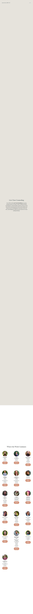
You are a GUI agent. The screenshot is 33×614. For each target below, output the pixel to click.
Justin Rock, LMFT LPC (6, 2)
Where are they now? (5, 462)
